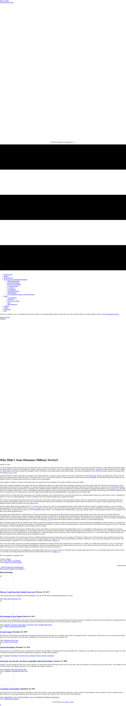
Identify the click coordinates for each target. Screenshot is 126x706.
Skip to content (4, 1)
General (8, 559)
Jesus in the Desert (12, 599)
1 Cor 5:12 (32, 508)
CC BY (21, 555)
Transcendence (55, 697)
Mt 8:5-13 (7, 472)
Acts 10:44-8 (45, 479)
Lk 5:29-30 (112, 488)
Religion (44, 655)
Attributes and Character (12, 699)
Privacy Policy (69, 702)
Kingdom (32, 655)
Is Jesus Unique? (6, 632)
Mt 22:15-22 (33, 503)
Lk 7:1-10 (13, 472)
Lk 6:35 (50, 519)
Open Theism (19, 669)
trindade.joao (9, 555)
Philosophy (40, 697)
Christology (8, 671)
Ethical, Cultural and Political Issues (15, 626)
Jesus (5, 560)
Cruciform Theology (23, 697)
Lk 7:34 (71, 490)
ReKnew (38, 655)
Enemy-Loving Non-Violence (13, 562)
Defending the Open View (19, 671)
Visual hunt (16, 555)
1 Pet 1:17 (40, 508)
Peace (36, 625)
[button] (0, 705)
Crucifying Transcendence (10, 689)
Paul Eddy (30, 625)
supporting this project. (112, 314)
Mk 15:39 (92, 476)
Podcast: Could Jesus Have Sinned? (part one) (17, 592)
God (31, 697)
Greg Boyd (14, 625)
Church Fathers (8, 697)
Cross (15, 697)
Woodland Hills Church (45, 625)
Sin (20, 599)
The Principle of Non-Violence (11, 616)
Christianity (7, 655)
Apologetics (6, 640)
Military (9, 560)
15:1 (117, 488)
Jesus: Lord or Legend (11, 642)
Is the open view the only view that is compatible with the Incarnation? (26, 661)
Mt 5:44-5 (44, 519)
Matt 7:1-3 (57, 551)
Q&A (25, 669)
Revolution (51, 655)
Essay (12, 640)
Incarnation (7, 669)
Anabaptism (6, 625)
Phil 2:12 (55, 540)
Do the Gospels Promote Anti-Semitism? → (12, 569)
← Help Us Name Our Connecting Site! (11, 567)
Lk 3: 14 (98, 469)
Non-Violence (17, 560)
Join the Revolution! (7, 647)
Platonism (47, 697)
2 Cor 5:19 (79, 509)
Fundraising (14, 655)
